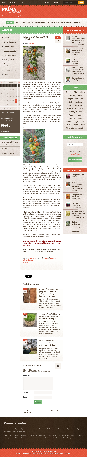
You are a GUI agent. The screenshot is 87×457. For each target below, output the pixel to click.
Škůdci (81, 128)
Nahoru (67, 453)
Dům (17, 22)
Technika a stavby (10, 55)
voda (79, 115)
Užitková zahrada (10, 70)
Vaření (23, 22)
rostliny (72, 112)
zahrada (69, 122)
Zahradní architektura (6, 65)
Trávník (6, 37)
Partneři (18, 453)
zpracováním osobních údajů (76, 153)
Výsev (79, 118)
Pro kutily (79, 108)
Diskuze (59, 22)
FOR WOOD (4, 125)
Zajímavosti (79, 122)
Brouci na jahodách (8, 153)
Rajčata (46, 258)
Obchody (77, 22)
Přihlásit (47, 3)
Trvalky (72, 115)
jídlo (76, 99)
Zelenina (53, 258)
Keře (82, 99)
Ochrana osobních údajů (40, 453)
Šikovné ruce (71, 128)
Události (67, 22)
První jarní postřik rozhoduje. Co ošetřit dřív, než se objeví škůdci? (49, 342)
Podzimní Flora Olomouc (8, 112)
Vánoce (72, 118)
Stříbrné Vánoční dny (7, 118)
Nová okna (5, 148)
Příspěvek (26, 375)
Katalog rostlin (9, 60)
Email (25, 397)
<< (1, 82)
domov (79, 95)
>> (19, 82)
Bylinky (69, 92)
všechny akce (5, 131)
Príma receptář (11, 10)
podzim (78, 105)
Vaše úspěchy (40, 22)
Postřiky (70, 108)
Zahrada (9, 22)
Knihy (71, 102)
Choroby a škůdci (10, 51)
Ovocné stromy (9, 46)
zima (83, 125)
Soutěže (51, 22)
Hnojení (70, 99)
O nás (21, 3)
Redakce (31, 43)
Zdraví (68, 125)
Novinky (78, 102)
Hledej (81, 2)
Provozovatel (27, 453)
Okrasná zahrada (10, 42)
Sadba (79, 112)
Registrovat (56, 3)
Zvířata (30, 22)
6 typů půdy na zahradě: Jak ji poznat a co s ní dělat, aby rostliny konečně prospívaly (49, 292)
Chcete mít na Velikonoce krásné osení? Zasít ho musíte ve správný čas (49, 316)
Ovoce (71, 105)
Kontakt (12, 3)
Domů (4, 3)
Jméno (25, 392)
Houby (6, 75)
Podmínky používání (56, 453)
